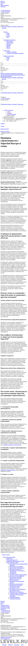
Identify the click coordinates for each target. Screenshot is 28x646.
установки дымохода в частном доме (12, 444)
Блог (2, 604)
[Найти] (2, 72)
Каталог (3, 601)
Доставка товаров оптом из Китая (18, 574)
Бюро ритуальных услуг (16, 569)
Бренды (2, 602)
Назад (8, 111)
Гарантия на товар (5, 608)
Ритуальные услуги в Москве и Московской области (18, 590)
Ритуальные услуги (14, 588)
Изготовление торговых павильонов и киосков (16, 578)
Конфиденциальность (6, 637)
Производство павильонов (16, 584)
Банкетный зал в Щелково (16, 566)
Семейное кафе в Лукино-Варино (18, 593)
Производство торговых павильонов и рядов (16, 586)
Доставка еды (13, 573)
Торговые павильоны (15, 598)
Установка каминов (14, 597)
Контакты (3, 609)
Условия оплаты (5, 605)
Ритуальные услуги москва (16, 592)
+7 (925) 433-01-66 (5, 10)
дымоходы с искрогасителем (8, 470)
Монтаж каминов (14, 580)
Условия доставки (5, 606)
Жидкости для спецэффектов (17, 576)
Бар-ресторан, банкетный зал (17, 568)
